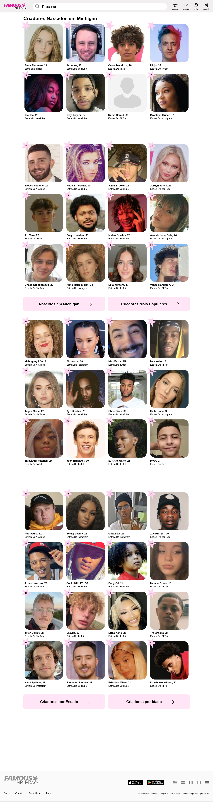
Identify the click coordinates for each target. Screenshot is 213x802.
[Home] (54, 780)
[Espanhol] (183, 782)
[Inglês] (175, 782)
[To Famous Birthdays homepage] (15, 6)
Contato (19, 793)
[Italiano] (199, 782)
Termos (49, 793)
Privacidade (35, 793)
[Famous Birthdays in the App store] (135, 782)
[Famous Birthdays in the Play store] (155, 782)
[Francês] (191, 782)
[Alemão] (207, 782)
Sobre (7, 793)
